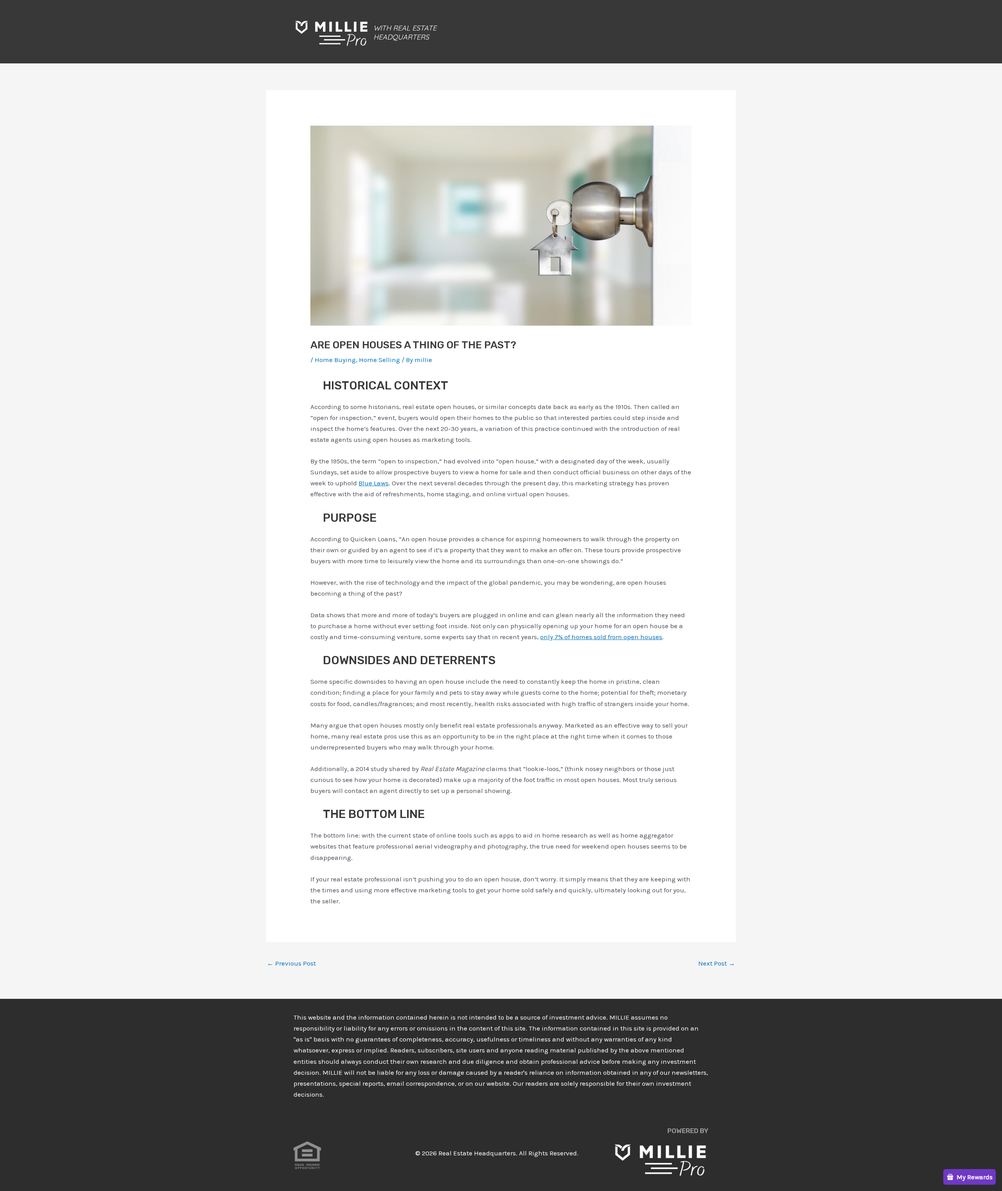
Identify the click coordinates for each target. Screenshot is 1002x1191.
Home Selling (379, 360)
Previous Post (291, 963)
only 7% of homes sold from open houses (601, 637)
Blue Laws (374, 483)
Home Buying (335, 360)
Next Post (716, 963)
